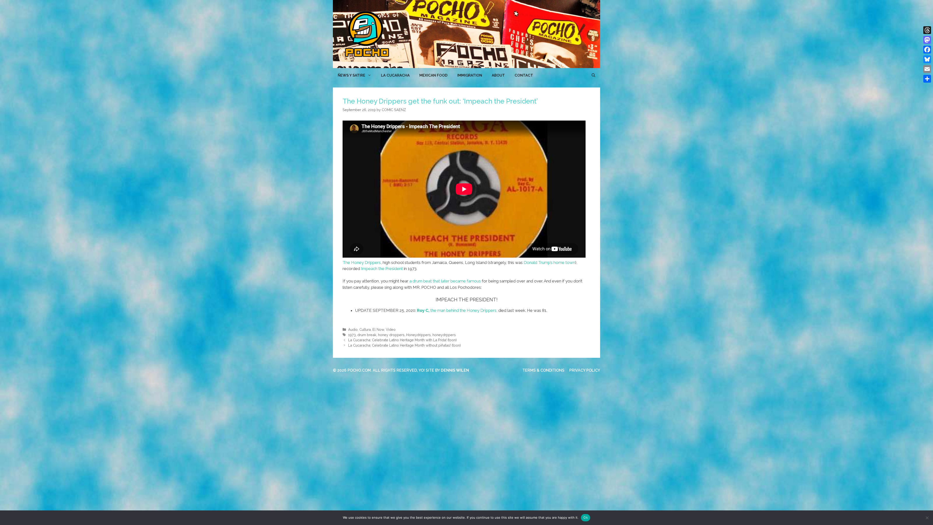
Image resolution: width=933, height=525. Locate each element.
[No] (926, 517)
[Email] (927, 69)
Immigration (469, 75)
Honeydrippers (418, 335)
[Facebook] (927, 49)
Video (391, 329)
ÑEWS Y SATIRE (351, 75)
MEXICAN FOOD (433, 75)
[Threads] (927, 30)
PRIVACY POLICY (584, 370)
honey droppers (391, 335)
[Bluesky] (927, 59)
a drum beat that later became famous (445, 281)
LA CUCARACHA (395, 75)
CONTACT (524, 75)
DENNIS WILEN (455, 370)
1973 (352, 335)
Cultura (365, 329)
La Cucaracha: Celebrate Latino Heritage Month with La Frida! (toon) (402, 340)
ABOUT (498, 75)
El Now (378, 329)
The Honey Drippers (362, 262)
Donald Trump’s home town (549, 262)
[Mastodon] (927, 40)
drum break (366, 335)
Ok (585, 517)
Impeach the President (382, 268)
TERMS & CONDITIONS (543, 370)
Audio (353, 329)
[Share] (927, 79)
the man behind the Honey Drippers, (457, 310)
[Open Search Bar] (593, 75)
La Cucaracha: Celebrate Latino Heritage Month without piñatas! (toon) (404, 345)
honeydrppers (444, 335)
